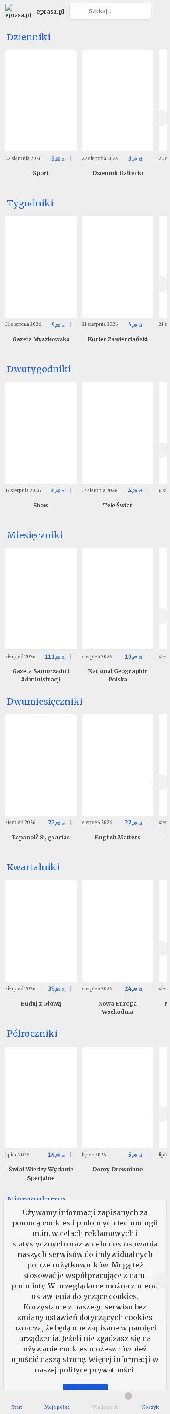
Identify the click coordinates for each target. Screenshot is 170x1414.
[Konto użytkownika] (159, 11)
